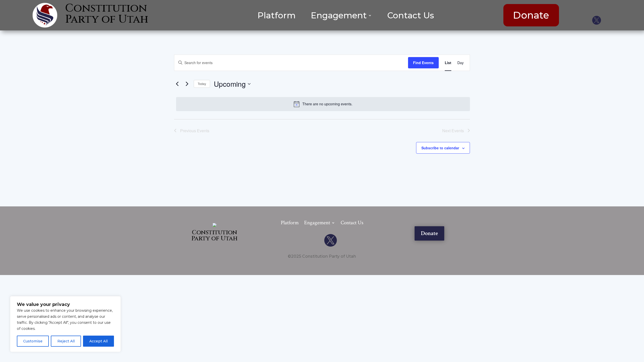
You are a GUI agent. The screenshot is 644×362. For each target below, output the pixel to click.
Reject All (66, 341)
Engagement (339, 16)
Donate (531, 15)
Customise (33, 341)
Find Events (423, 62)
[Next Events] (187, 84)
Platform (277, 16)
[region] (65, 324)
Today (202, 83)
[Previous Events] (177, 84)
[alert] (323, 104)
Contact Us (410, 16)
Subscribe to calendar (440, 147)
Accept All (98, 341)
